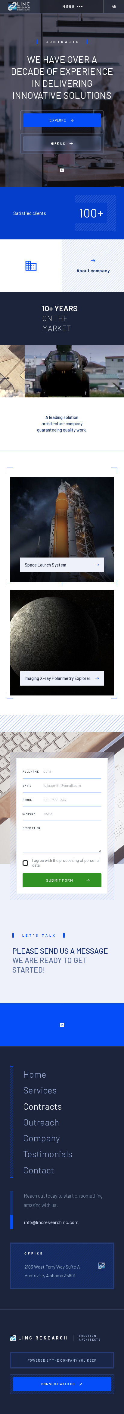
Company (29, 813)
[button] (71, 6)
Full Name (31, 771)
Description (31, 828)
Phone (27, 799)
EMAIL (27, 785)
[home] (20, 6)
